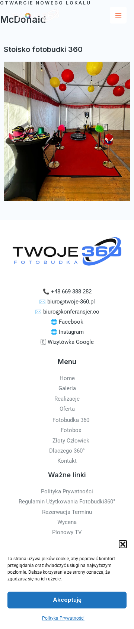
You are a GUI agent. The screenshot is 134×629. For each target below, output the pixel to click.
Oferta (67, 409)
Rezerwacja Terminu (67, 512)
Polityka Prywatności (63, 618)
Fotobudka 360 (70, 420)
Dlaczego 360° (67, 450)
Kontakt (67, 460)
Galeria (67, 388)
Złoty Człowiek (70, 440)
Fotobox (71, 430)
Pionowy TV (67, 532)
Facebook (71, 321)
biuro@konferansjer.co (71, 311)
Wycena (67, 522)
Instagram (71, 332)
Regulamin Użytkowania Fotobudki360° (67, 501)
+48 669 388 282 (71, 291)
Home (67, 378)
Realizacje (67, 398)
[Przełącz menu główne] (118, 15)
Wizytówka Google (71, 342)
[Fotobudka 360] (34, 15)
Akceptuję (67, 599)
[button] (123, 544)
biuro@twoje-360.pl (71, 301)
